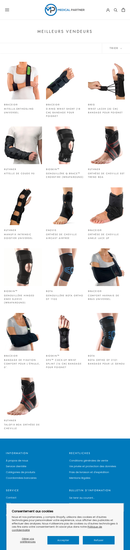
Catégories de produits (20, 472)
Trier (115, 48)
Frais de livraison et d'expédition (89, 472)
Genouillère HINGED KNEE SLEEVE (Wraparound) (19, 299)
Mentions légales (79, 478)
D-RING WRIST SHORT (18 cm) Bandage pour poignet (63, 112)
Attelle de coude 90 (19, 173)
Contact (11, 497)
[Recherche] (115, 10)
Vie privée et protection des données (92, 466)
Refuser (98, 540)
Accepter (63, 540)
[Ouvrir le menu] (7, 9)
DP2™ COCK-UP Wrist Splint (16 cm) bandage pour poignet (64, 363)
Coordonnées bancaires (21, 478)
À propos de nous (17, 460)
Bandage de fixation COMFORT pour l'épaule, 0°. (22, 363)
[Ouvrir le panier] (123, 10)
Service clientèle (16, 466)
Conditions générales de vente (88, 460)
